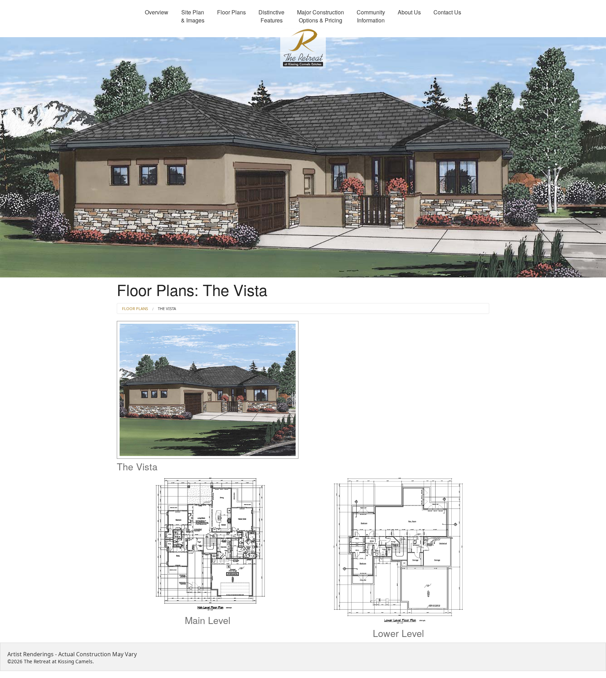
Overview (156, 12)
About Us (409, 12)
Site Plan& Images (192, 16)
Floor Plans (231, 12)
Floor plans (135, 308)
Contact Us (447, 12)
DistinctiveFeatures (271, 16)
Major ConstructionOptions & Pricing (320, 16)
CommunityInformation (371, 16)
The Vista (167, 308)
